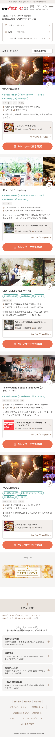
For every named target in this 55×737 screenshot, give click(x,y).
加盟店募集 (37, 713)
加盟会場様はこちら (21, 713)
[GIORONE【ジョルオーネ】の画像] (27, 272)
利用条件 (37, 701)
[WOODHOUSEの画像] (27, 70)
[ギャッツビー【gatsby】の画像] (27, 171)
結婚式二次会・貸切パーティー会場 (16, 618)
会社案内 (17, 701)
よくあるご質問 (27, 724)
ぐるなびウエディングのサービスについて (27, 718)
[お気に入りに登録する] (49, 84)
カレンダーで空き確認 (29, 146)
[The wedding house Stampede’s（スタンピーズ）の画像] (27, 369)
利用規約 (27, 701)
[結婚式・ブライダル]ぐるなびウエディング (19, 615)
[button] (27, 641)
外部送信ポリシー (38, 707)
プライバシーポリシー (19, 707)
